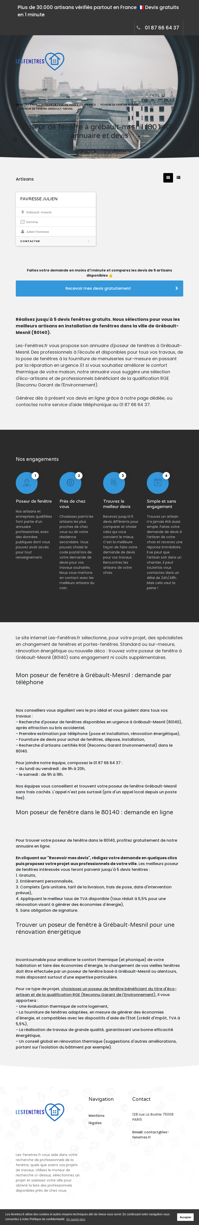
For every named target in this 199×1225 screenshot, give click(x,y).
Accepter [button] (185, 1217)
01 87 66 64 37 (162, 27)
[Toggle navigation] (178, 67)
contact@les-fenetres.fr (150, 1135)
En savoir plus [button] (75, 1219)
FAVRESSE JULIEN (39, 198)
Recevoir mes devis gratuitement (98, 288)
